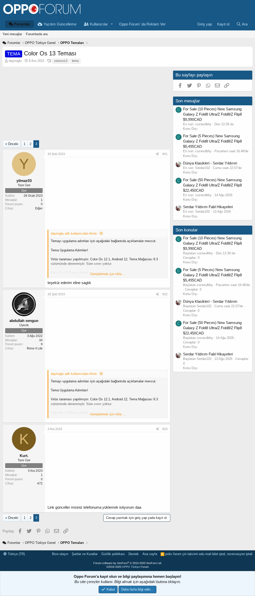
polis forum (173, 554)
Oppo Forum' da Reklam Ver (142, 24)
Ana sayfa (149, 554)
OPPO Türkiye (131, 566)
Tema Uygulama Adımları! (69, 250)
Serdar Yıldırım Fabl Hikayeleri (208, 207)
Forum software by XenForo (127, 563)
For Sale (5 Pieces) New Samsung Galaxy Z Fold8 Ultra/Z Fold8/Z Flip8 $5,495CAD (212, 141)
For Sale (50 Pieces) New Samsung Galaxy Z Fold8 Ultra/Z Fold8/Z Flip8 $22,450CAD (212, 185)
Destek (133, 554)
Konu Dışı (190, 129)
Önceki (13, 144)
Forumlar (22, 24)
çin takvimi (190, 554)
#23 (165, 429)
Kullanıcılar (99, 24)
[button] (111, 24)
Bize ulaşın (60, 554)
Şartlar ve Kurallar (85, 554)
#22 (165, 294)
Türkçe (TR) (16, 554)
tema (75, 61)
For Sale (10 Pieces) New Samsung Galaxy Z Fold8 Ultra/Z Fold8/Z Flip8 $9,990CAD (212, 114)
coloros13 (60, 61)
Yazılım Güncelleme (60, 24)
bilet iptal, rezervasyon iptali (232, 554)
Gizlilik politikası (113, 554)
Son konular (187, 230)
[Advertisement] (85, 105)
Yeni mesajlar (12, 34)
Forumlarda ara (37, 34)
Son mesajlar (188, 101)
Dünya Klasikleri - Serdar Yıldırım (210, 163)
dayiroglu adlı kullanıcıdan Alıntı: (74, 233)
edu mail (205, 554)
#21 (165, 154)
